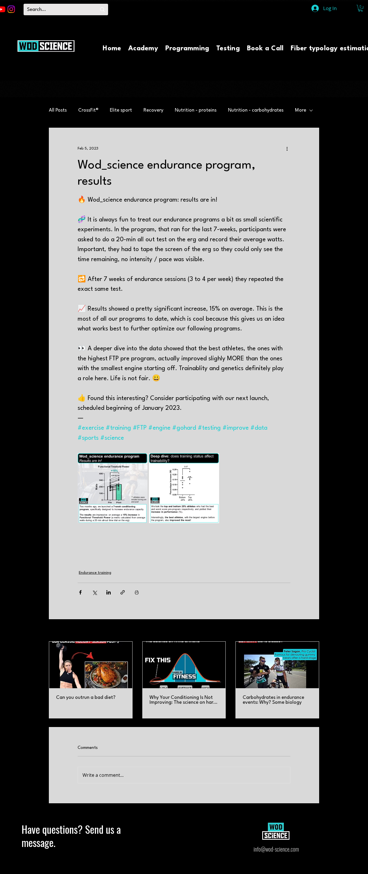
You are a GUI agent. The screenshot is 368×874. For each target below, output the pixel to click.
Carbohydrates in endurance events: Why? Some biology (273, 700)
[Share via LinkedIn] (108, 592)
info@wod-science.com (276, 849)
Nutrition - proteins (195, 110)
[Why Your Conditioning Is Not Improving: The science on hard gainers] (184, 665)
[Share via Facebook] (80, 592)
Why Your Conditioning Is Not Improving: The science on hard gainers (183, 700)
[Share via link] (122, 592)
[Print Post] (136, 592)
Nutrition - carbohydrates (255, 110)
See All (313, 631)
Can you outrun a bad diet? (86, 697)
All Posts (58, 110)
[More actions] (286, 148)
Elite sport (121, 110)
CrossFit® (88, 110)
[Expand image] (112, 488)
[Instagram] (11, 9)
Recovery (153, 110)
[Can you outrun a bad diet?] (90, 665)
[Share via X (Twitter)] (94, 592)
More (300, 110)
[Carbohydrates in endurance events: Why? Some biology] (277, 665)
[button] (360, 8)
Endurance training (95, 573)
